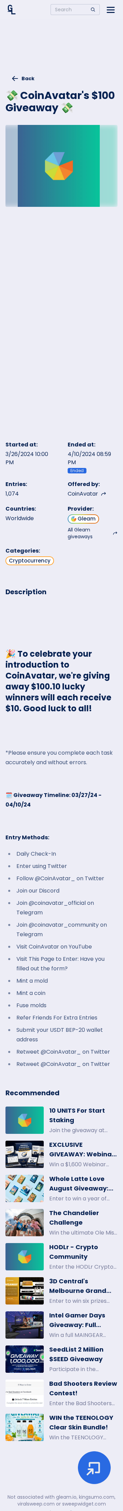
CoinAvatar (83, 494)
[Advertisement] (61, 50)
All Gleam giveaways (80, 533)
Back (28, 78)
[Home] (11, 9)
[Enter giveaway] (94, 1467)
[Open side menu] (110, 9)
